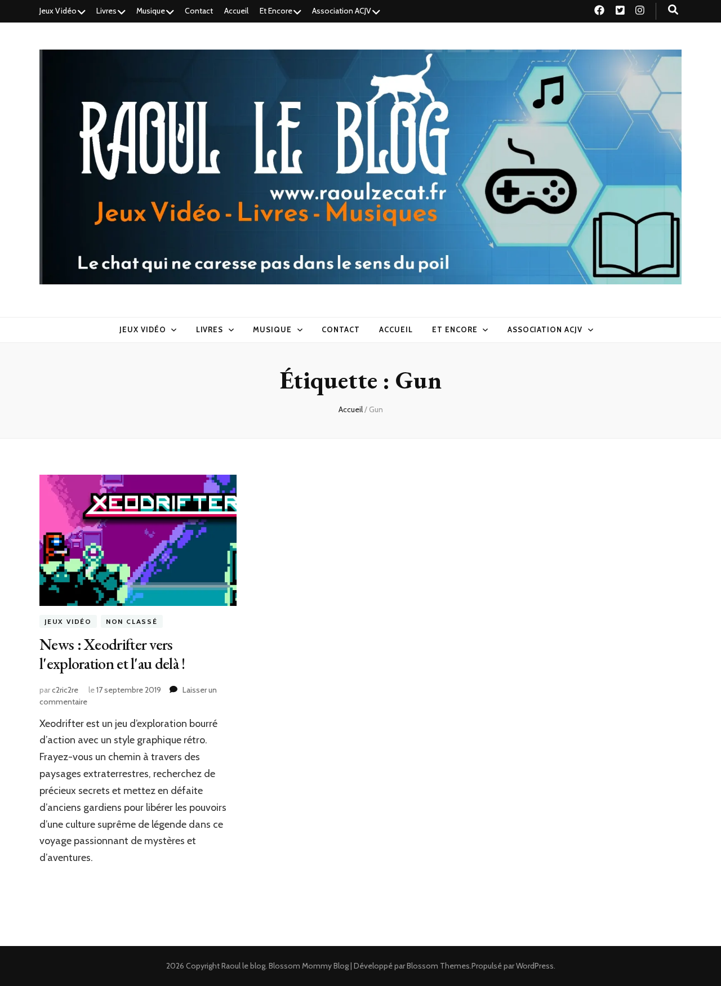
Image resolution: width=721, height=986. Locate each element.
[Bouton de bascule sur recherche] (673, 10)
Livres (106, 11)
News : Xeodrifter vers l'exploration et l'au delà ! (112, 653)
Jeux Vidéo (58, 11)
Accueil (236, 11)
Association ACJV (341, 11)
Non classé (132, 621)
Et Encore (276, 11)
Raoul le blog (243, 966)
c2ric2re (65, 690)
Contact (199, 11)
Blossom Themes (438, 966)
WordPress (535, 966)
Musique (150, 11)
